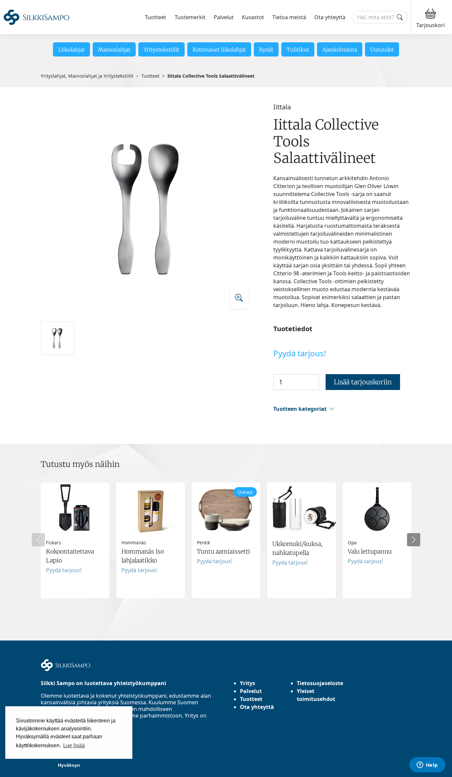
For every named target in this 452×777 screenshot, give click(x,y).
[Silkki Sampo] (36, 17)
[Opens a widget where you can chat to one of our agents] (427, 765)
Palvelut (224, 17)
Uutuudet (382, 49)
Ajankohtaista (339, 49)
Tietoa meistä (289, 17)
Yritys (247, 683)
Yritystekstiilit (161, 49)
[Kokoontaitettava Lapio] (75, 540)
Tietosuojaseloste (320, 683)
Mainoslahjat (114, 49)
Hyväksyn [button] (69, 765)
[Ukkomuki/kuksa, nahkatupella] (301, 540)
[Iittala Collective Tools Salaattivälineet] (147, 209)
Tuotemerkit (190, 17)
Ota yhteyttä (329, 17)
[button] (342, 409)
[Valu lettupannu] (376, 540)
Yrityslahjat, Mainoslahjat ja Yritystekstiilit (87, 76)
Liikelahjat (71, 49)
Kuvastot (253, 17)
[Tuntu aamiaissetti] (226, 540)
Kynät (266, 49)
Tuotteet (155, 17)
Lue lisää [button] (74, 745)
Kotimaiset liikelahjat (219, 49)
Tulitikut (298, 49)
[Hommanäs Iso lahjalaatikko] (150, 540)
